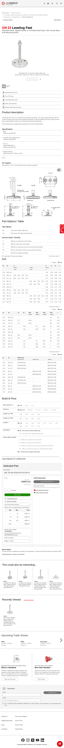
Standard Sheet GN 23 (11, 92)
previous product (7, 19)
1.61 (51, 423)
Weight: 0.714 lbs (9, 541)
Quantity (14, 490)
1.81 (57, 423)
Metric (54, 262)
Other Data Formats (39, 486)
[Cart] (53, 3)
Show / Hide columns (54, 256)
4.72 (33, 405)
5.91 (39, 414)
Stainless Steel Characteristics (13, 107)
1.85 (21, 426)
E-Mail (4, 698)
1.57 (45, 423)
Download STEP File (47, 481)
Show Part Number (17, 256)
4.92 (33, 414)
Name (4, 692)
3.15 (21, 405)
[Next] (40, 79)
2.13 (27, 426)
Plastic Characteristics (11, 103)
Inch (61, 262)
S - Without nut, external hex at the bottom (31, 439)
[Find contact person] (62, 226)
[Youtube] (38, 740)
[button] (44, 3)
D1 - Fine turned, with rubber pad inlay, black (31, 433)
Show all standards (29, 600)
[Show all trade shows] (61, 639)
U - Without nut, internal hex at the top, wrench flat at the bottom (36, 445)
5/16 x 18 (22, 410)
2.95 (21, 414)
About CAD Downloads (42, 492)
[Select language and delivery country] (48, 3)
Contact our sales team (18, 554)
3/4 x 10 (54, 410)
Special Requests (6, 554)
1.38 (27, 423)
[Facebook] (23, 740)
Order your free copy (9, 679)
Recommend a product (13, 504)
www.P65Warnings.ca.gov (11, 534)
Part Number (6, 469)
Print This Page (9, 96)
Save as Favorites (11, 501)
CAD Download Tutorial (42, 490)
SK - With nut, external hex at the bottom (30, 442)
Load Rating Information (11, 99)
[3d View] (59, 170)
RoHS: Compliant (8, 537)
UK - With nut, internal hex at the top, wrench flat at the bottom (36, 448)
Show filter (7, 256)
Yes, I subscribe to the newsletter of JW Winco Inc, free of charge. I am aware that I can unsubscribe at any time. (33, 704)
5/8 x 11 (46, 410)
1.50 (39, 423)
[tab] (27, 79)
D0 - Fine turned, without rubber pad (30, 430)
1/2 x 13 (38, 410)
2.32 (39, 426)
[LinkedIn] (42, 740)
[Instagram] (28, 740)
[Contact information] (62, 231)
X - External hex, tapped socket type (30, 451)
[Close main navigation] (61, 3)
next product (57, 19)
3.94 (27, 405)
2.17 (33, 426)
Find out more (41, 679)
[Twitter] (33, 740)
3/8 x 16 (30, 410)
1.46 (33, 423)
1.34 (21, 423)
